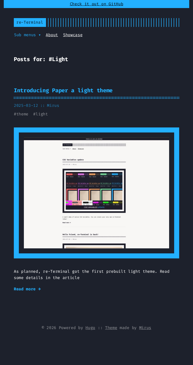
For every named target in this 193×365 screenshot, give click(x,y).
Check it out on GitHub (96, 4)
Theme (111, 327)
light (42, 114)
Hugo (90, 327)
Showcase (72, 34)
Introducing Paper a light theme (63, 90)
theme (22, 114)
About (52, 34)
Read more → (27, 289)
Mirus (145, 327)
